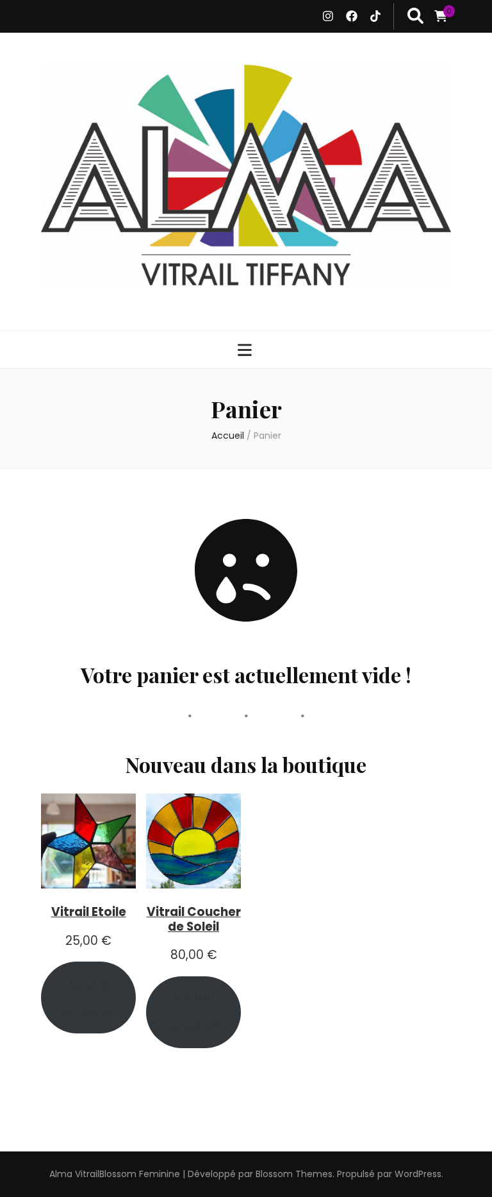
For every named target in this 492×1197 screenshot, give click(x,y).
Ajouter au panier (88, 997)
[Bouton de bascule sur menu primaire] (246, 350)
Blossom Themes (294, 1173)
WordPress (418, 1173)
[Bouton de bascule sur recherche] (415, 16)
